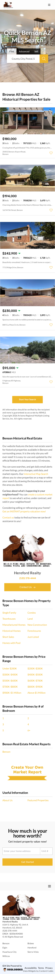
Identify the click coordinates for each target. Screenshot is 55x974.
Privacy (49, 968)
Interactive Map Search (36, 473)
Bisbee (31, 943)
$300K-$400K (10, 674)
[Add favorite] (51, 153)
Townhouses (9, 618)
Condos (32, 612)
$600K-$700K (35, 680)
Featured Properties (38, 800)
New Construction (37, 624)
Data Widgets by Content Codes (38, 971)
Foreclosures (34, 630)
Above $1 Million (37, 692)
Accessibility (31, 968)
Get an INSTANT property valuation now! (24, 511)
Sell (36, 51)
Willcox (6, 956)
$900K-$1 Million (11, 692)
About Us (7, 800)
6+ (29, 730)
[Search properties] (44, 58)
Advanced (24, 51)
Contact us (8, 517)
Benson (6, 751)
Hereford (32, 947)
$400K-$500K (35, 674)
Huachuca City (9, 952)
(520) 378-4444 (27, 578)
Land (30, 618)
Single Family (9, 612)
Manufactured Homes (14, 624)
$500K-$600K (10, 680)
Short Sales (8, 636)
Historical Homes (11, 630)
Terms (41, 968)
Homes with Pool (11, 642)
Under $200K (9, 668)
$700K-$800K (10, 686)
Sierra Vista (33, 952)
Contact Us (26, 587)
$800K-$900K (35, 686)
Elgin (4, 947)
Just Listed (33, 636)
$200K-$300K (35, 668)
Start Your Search (27, 399)
